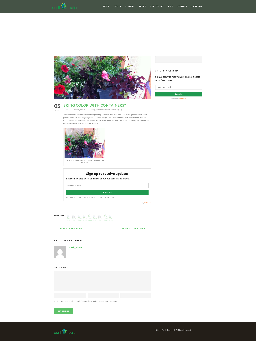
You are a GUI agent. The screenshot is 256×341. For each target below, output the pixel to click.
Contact (182, 6)
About (142, 6)
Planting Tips (117, 109)
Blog (170, 6)
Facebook (196, 6)
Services (130, 6)
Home (106, 6)
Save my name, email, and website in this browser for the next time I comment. (87, 301)
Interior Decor (103, 109)
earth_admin (79, 109)
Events (117, 6)
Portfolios (156, 6)
